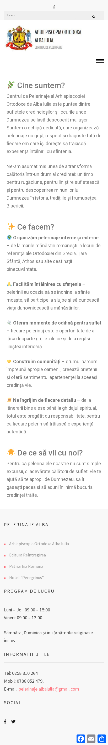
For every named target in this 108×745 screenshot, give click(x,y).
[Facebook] (54, 7)
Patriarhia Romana (26, 566)
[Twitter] (13, 721)
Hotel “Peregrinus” (26, 577)
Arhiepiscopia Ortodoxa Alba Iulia (39, 543)
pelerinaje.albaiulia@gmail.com (49, 689)
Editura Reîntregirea (27, 555)
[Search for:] (41, 15)
